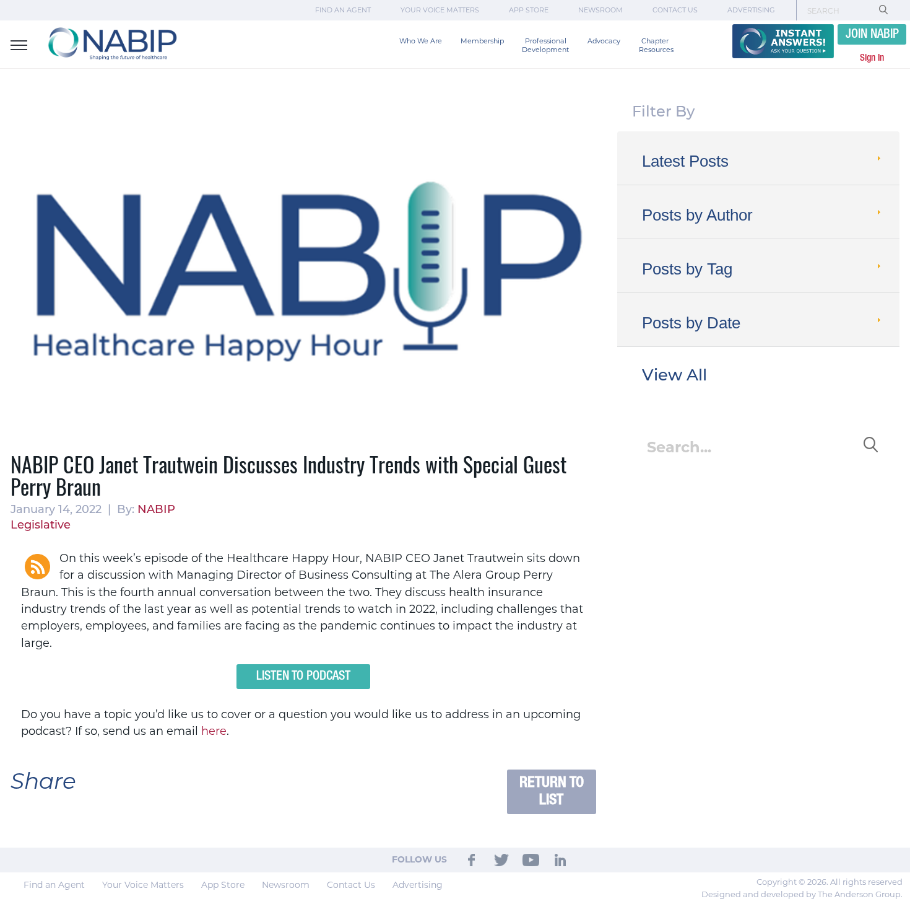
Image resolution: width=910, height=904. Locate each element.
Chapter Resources (656, 45)
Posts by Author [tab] (697, 215)
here (214, 731)
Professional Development (545, 45)
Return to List (551, 791)
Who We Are (420, 41)
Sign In (872, 58)
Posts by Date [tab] (691, 323)
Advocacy (603, 41)
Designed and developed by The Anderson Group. (802, 894)
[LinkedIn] (560, 859)
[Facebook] (472, 859)
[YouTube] (531, 859)
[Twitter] (501, 859)
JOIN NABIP (872, 34)
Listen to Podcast (303, 676)
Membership (482, 41)
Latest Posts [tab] (685, 161)
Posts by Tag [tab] (687, 269)
